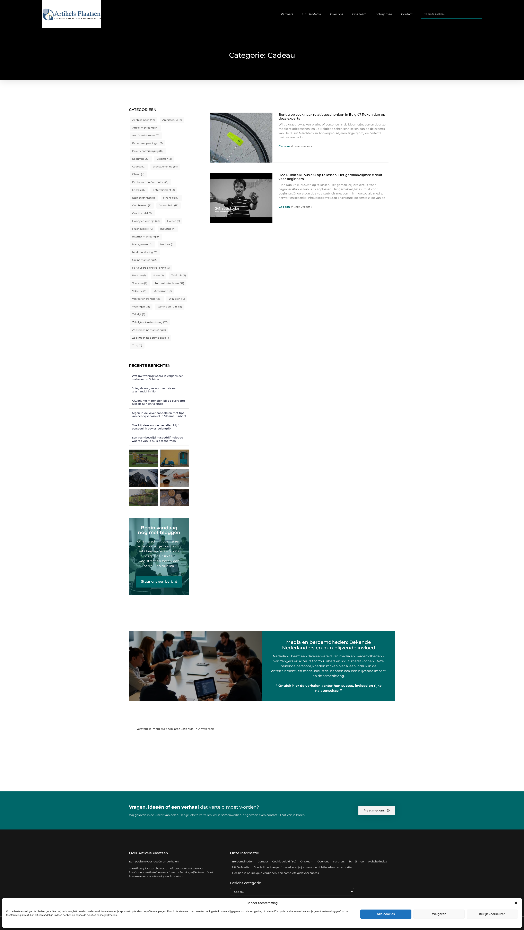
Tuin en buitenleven (169, 283)
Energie (138, 189)
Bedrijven (140, 158)
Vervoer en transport (146, 298)
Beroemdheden (243, 861)
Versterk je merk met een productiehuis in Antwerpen (175, 728)
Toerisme (139, 283)
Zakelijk (138, 314)
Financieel (171, 197)
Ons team (359, 14)
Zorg (137, 345)
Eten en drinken (144, 197)
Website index (377, 861)
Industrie (167, 228)
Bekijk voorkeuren (492, 914)
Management (142, 244)
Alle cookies (386, 914)
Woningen (141, 306)
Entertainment (164, 189)
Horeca (173, 221)
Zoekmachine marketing (149, 329)
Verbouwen (163, 291)
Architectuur (172, 119)
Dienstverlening (165, 166)
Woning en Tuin (170, 306)
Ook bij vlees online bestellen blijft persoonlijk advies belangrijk (156, 427)
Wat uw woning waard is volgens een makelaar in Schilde (158, 377)
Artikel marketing (145, 127)
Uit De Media (311, 14)
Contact (407, 14)
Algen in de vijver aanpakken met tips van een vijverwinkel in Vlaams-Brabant (159, 414)
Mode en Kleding (144, 252)
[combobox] (451, 14)
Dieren (138, 174)
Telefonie (178, 275)
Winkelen (177, 298)
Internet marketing (145, 236)
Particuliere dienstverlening (151, 267)
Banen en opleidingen (147, 143)
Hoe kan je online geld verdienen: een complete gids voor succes (275, 873)
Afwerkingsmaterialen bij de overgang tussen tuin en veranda (158, 402)
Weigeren (439, 914)
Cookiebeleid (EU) (284, 861)
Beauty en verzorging (147, 151)
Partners (287, 14)
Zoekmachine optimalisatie (150, 337)
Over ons (336, 14)
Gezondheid (168, 205)
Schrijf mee (384, 14)
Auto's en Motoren (145, 135)
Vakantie (139, 291)
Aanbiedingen (143, 119)
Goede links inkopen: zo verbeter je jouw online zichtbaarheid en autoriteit (303, 867)
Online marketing (144, 259)
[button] (516, 903)
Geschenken (141, 205)
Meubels (166, 244)
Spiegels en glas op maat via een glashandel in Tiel (154, 389)
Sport (158, 275)
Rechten (139, 275)
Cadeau (138, 166)
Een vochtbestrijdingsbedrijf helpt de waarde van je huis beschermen (157, 439)
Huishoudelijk (142, 228)
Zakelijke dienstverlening (150, 322)
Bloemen (164, 158)
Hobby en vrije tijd (146, 221)
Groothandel (142, 213)
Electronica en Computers (150, 182)
